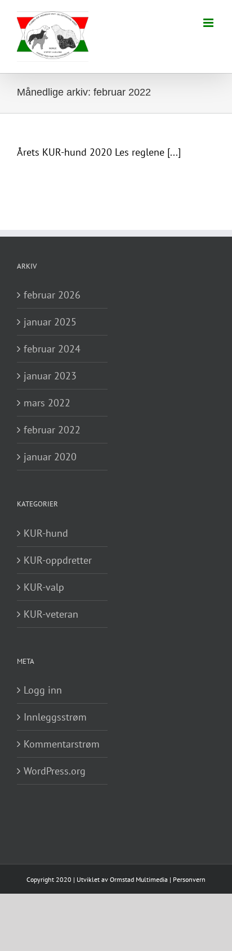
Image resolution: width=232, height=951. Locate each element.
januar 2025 (50, 321)
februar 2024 (52, 348)
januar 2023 (50, 375)
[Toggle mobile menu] (209, 23)
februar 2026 (52, 294)
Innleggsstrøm (55, 716)
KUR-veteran (51, 614)
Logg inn (43, 689)
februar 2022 (52, 429)
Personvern (189, 879)
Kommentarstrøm (62, 743)
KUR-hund (46, 533)
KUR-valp (44, 587)
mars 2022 (47, 402)
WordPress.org (55, 770)
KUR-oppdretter (58, 560)
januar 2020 (50, 456)
